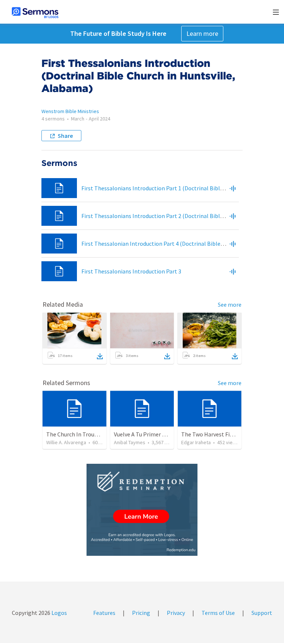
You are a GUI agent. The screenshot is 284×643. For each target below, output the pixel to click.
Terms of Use (218, 612)
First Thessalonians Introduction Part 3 (131, 271)
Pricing (141, 612)
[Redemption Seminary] (142, 510)
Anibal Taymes (129, 442)
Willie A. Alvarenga (66, 442)
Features (104, 612)
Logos (58, 612)
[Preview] (232, 188)
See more (229, 304)
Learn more (202, 33)
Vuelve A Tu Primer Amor (145, 434)
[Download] (100, 356)
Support (261, 612)
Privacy (176, 612)
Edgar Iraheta (196, 442)
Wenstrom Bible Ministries (70, 111)
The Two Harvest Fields (210, 434)
